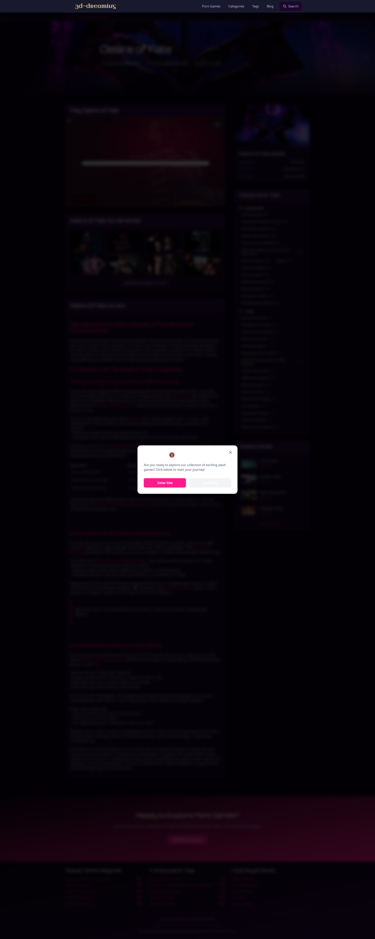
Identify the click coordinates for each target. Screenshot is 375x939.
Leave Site (210, 483)
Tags (255, 6)
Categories (236, 6)
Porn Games (211, 6)
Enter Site (164, 483)
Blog (270, 6)
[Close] (230, 452)
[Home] (95, 6)
